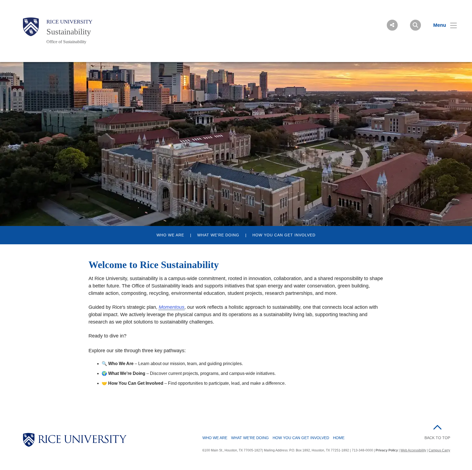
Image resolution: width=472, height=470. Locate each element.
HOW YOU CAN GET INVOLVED (283, 235)
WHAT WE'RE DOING (218, 235)
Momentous (171, 307)
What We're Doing (250, 438)
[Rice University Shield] (31, 26)
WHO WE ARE (170, 235)
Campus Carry (439, 450)
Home (338, 438)
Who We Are (214, 438)
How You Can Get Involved (301, 438)
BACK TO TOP (437, 438)
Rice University (69, 22)
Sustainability (68, 31)
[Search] (415, 25)
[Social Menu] (392, 25)
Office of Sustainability (66, 41)
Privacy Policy (387, 450)
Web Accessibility (413, 450)
